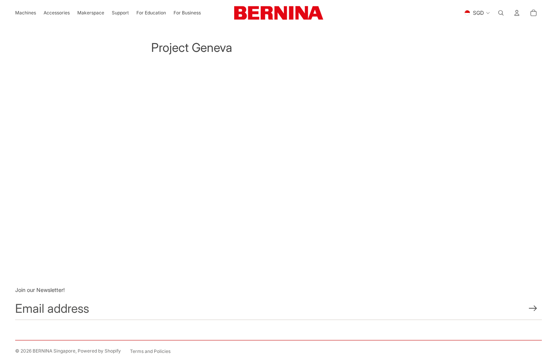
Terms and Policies (150, 351)
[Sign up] (533, 308)
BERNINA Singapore (54, 351)
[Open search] (501, 13)
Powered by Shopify (99, 351)
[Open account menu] (516, 13)
